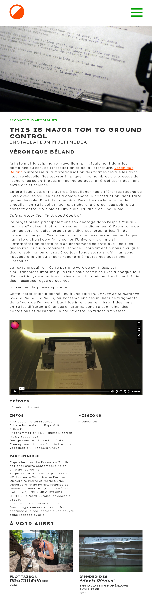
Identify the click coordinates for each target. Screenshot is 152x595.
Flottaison (24, 576)
